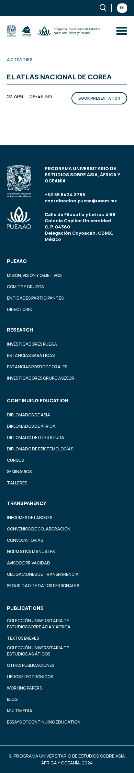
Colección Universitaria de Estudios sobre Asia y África (38, 624)
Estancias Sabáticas (31, 355)
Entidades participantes (35, 298)
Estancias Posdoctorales (37, 367)
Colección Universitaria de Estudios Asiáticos (38, 651)
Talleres (17, 483)
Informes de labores (29, 517)
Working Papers (24, 688)
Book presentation (99, 98)
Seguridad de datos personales (43, 586)
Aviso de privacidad (28, 563)
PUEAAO (17, 261)
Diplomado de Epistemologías (40, 449)
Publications (25, 608)
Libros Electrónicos (30, 677)
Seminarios (19, 471)
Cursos (15, 460)
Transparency (26, 503)
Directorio (19, 309)
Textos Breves (23, 638)
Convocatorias (25, 540)
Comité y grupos (25, 287)
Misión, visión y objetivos (34, 275)
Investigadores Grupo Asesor (40, 378)
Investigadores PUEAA (32, 344)
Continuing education (37, 400)
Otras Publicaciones (30, 665)
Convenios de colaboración (38, 529)
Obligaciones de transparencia (43, 574)
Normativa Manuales (31, 551)
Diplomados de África (31, 426)
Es (122, 7)
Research (20, 329)
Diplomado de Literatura (35, 437)
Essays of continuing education (43, 722)
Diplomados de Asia (28, 415)
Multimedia (19, 711)
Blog (12, 699)
